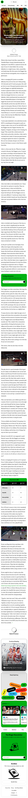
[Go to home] (2, 2)
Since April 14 (22, 483)
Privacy (12, 787)
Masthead (14, 729)
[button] (14, 2)
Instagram (13, 792)
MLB (25, 5)
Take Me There (14, 781)
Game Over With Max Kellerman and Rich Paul (10, 722)
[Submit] (24, 282)
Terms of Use (7, 787)
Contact (5, 729)
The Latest (4, 5)
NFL (21, 5)
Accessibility (14, 790)
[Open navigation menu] (25, 2)
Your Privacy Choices (19, 787)
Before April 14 (14, 483)
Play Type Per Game (5, 483)
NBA (18, 5)
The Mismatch (24, 722)
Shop (23, 729)
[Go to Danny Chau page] (4, 668)
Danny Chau (9, 667)
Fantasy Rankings (11, 5)
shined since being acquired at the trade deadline (13, 585)
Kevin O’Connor (14, 54)
